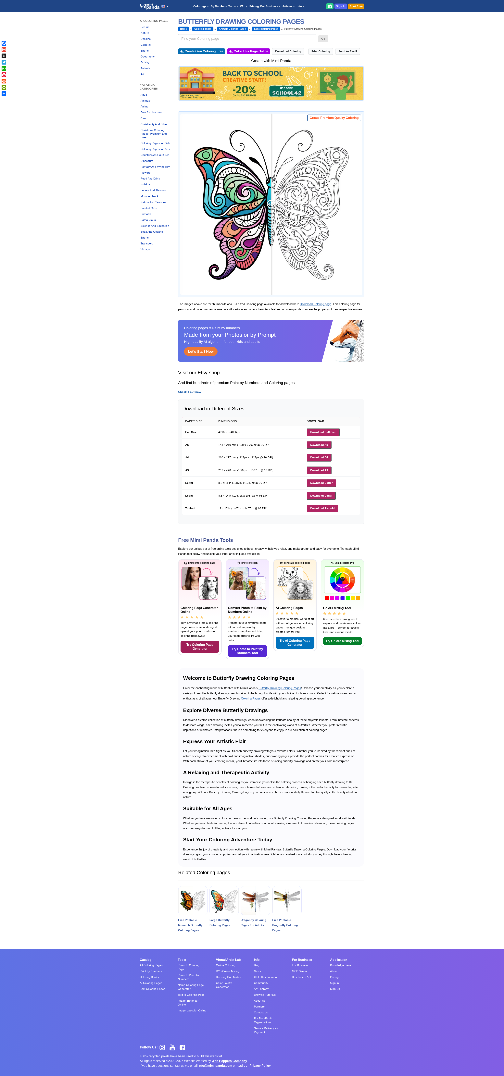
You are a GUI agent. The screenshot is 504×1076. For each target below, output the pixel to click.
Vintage (145, 249)
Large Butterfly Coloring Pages (219, 922)
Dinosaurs (147, 160)
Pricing (254, 6)
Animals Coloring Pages (232, 29)
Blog (256, 965)
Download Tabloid (322, 508)
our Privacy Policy (257, 1065)
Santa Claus (148, 219)
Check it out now (189, 391)
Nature (145, 32)
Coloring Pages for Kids (155, 149)
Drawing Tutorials (265, 994)
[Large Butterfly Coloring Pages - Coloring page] (224, 900)
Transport (147, 243)
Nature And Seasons (153, 202)
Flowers (145, 172)
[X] (4, 56)
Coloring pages (202, 29)
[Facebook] (4, 43)
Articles (287, 6)
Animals (145, 68)
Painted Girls (149, 208)
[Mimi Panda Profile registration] (271, 83)
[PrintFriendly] (4, 87)
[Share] (4, 94)
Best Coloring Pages (152, 988)
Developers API (301, 977)
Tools (232, 6)
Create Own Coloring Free (204, 51)
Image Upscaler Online (192, 1010)
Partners (259, 1006)
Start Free (356, 6)
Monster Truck (149, 196)
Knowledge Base (340, 965)
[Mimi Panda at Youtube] (174, 1047)
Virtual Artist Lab (228, 959)
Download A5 (319, 444)
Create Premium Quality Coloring (334, 117)
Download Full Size (323, 432)
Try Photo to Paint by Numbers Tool (247, 651)
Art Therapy (261, 988)
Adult (144, 94)
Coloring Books (149, 977)
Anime (144, 106)
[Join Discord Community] (330, 6)
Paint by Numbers (151, 971)
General (146, 44)
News (257, 971)
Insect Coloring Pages (266, 29)
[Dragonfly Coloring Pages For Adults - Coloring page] (255, 900)
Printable (146, 214)
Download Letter (321, 482)
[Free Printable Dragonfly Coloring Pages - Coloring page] (286, 900)
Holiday (145, 184)
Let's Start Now (201, 351)
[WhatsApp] (4, 68)
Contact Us (261, 1012)
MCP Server (299, 971)
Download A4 (319, 457)
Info (299, 6)
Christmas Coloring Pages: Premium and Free (154, 134)
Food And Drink (150, 178)
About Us (259, 1000)
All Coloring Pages (151, 965)
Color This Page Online (251, 51)
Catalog (145, 959)
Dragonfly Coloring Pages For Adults (253, 922)
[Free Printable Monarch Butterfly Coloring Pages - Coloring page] (192, 900)
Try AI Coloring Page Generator (295, 642)
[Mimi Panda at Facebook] (183, 1047)
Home (183, 29)
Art (142, 74)
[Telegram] (4, 62)
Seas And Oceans (152, 231)
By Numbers (219, 6)
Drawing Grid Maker (228, 977)
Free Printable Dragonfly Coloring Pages (285, 925)
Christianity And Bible (154, 124)
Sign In (341, 6)
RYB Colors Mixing (227, 971)
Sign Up (335, 988)
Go (323, 38)
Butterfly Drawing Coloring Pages (279, 688)
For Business (269, 6)
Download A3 (319, 470)
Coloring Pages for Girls (155, 143)
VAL (242, 6)
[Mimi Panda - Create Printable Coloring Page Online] (149, 7)
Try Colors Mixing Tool (342, 641)
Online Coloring (225, 965)
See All (145, 27)
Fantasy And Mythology (155, 166)
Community (261, 982)
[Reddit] (4, 81)
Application (338, 959)
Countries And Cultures (155, 154)
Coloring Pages (251, 698)
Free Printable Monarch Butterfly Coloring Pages (190, 925)
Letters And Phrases (153, 190)
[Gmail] (4, 49)
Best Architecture (151, 112)
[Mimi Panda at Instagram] (164, 1047)
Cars (143, 118)
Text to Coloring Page (191, 994)
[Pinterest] (4, 75)
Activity (145, 62)
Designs (146, 38)
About (333, 971)
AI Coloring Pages (151, 982)
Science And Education (155, 225)
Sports (145, 50)
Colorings (200, 6)
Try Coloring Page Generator (199, 646)
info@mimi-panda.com (215, 1065)
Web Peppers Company (229, 1061)
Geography (148, 56)
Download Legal (321, 495)
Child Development (266, 977)
